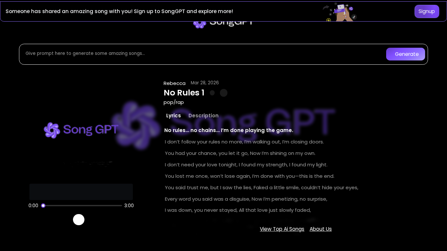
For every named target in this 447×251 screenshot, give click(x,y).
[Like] (212, 92)
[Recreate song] (97, 219)
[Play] (78, 220)
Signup (427, 11)
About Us (321, 229)
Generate (407, 54)
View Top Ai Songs (282, 229)
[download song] (223, 92)
